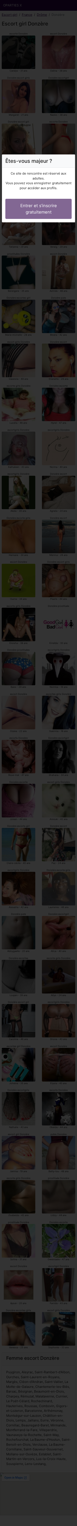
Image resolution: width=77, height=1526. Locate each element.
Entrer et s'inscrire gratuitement (38, 209)
